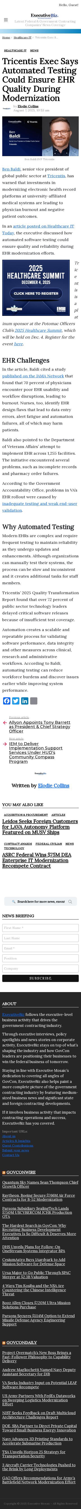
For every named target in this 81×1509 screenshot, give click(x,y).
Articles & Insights (16, 1141)
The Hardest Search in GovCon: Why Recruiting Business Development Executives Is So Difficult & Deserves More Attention (39, 1231)
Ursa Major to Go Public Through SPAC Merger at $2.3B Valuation (36, 1275)
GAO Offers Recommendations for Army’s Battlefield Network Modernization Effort (39, 1480)
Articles (58, 814)
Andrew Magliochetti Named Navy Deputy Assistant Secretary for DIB (39, 1372)
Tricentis (56, 175)
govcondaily (22, 1342)
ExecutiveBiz (13, 1014)
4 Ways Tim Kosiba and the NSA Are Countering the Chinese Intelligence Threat (34, 1290)
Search (70, 902)
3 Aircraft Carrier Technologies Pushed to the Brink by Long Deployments (39, 1467)
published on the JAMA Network (33, 376)
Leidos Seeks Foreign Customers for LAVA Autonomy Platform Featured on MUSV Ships (40, 826)
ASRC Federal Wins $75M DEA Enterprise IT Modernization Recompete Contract (36, 860)
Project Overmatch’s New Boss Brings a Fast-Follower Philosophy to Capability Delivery (36, 1357)
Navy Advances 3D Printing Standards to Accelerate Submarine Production (37, 1441)
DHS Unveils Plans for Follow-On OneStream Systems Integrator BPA (33, 1249)
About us (9, 1136)
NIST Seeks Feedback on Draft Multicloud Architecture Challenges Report (39, 1415)
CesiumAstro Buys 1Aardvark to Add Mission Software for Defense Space (33, 1262)
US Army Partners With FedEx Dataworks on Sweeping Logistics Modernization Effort (38, 1400)
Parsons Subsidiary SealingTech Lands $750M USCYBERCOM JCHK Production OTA (37, 1212)
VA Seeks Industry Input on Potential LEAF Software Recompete (39, 1385)
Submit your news (15, 1150)
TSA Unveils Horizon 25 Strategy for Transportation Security (33, 1454)
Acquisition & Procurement (26, 814)
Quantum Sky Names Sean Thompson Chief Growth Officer (40, 1184)
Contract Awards (18, 843)
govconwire (21, 1172)
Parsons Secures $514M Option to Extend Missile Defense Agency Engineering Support (38, 1320)
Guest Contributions (17, 1145)
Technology (14, 848)
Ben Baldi (11, 169)
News (69, 843)
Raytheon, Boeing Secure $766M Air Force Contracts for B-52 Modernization (38, 1197)
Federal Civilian (49, 843)
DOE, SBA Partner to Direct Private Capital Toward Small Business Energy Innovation (39, 1428)
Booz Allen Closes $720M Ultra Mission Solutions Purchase (36, 1305)
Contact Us (10, 1155)
